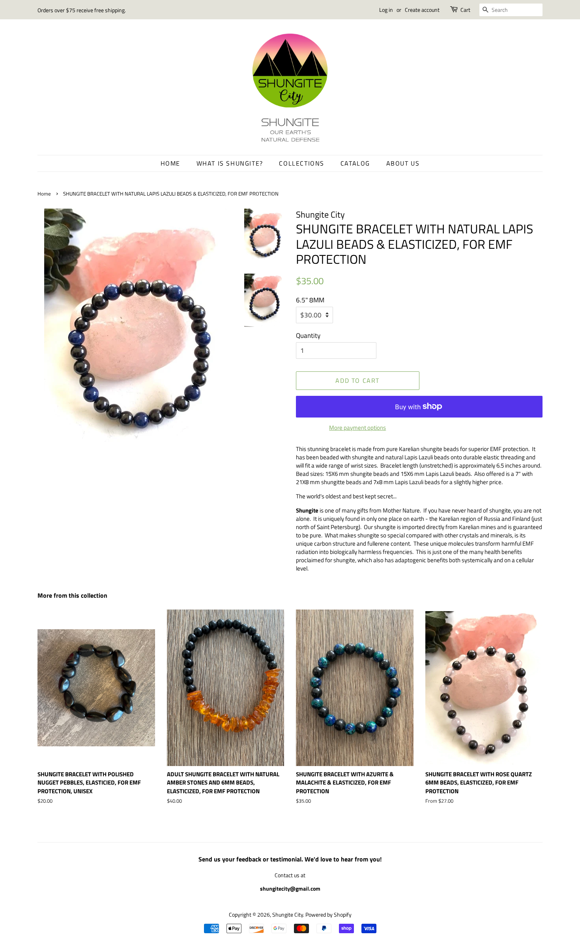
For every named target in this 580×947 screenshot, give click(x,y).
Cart (465, 10)
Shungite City (287, 914)
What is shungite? (229, 163)
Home (170, 163)
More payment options (357, 427)
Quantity (308, 335)
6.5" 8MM (310, 300)
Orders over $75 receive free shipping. (81, 10)
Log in (386, 10)
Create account (422, 10)
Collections (301, 163)
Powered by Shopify (328, 914)
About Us (403, 163)
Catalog (355, 163)
